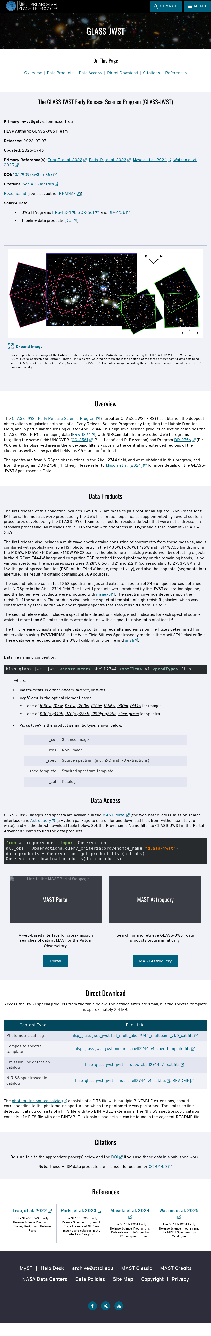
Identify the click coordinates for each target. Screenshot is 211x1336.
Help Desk (52, 1268)
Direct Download (122, 73)
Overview (33, 73)
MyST (26, 1268)
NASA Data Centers (44, 1279)
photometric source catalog (37, 1101)
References (176, 73)
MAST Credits (175, 1268)
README (67, 194)
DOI (69, 221)
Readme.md (15, 194)
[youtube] (118, 1307)
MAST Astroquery (155, 899)
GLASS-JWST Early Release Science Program (54, 419)
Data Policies (90, 1279)
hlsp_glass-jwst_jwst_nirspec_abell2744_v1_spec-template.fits (132, 1049)
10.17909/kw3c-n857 (32, 175)
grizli (129, 640)
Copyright (152, 1279)
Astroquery (40, 821)
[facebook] (92, 1307)
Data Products (60, 73)
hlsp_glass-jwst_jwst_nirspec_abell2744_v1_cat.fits (132, 1065)
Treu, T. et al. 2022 (65, 160)
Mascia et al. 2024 (150, 160)
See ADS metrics (38, 184)
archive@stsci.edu (92, 1268)
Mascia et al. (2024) (124, 466)
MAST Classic (136, 1268)
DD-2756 (116, 213)
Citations (151, 73)
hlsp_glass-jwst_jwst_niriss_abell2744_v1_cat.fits (120, 1081)
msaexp (103, 595)
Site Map (123, 1279)
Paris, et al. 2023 (78, 1211)
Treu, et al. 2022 (29, 1211)
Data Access (90, 73)
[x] (105, 1307)
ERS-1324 (61, 213)
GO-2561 (85, 213)
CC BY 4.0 (157, 1167)
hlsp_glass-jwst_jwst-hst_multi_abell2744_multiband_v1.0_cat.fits (133, 1036)
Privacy (180, 1279)
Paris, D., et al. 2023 (107, 160)
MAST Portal (113, 815)
